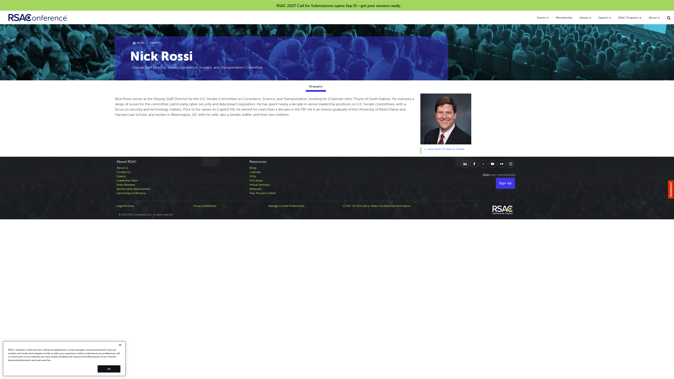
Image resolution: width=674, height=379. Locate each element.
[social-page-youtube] (492, 164)
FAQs (252, 176)
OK (109, 369)
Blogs (252, 167)
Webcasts (255, 189)
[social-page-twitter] (483, 164)
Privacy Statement (204, 206)
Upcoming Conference (131, 193)
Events (541, 17)
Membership (564, 17)
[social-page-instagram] (511, 164)
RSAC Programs (628, 17)
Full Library (256, 180)
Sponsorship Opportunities (133, 189)
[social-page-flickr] (502, 164)
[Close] (120, 345)
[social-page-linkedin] (465, 164)
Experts (603, 17)
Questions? (670, 189)
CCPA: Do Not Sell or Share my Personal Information (376, 206)
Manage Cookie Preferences (286, 206)
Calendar (255, 172)
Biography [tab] (315, 86)
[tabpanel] (316, 125)
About (653, 17)
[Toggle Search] (668, 18)
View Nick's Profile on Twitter (446, 149)
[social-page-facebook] (474, 164)
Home (141, 43)
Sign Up (505, 183)
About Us (122, 167)
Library (583, 17)
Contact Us (124, 172)
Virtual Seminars (259, 184)
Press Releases (126, 184)
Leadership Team (127, 180)
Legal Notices (125, 206)
